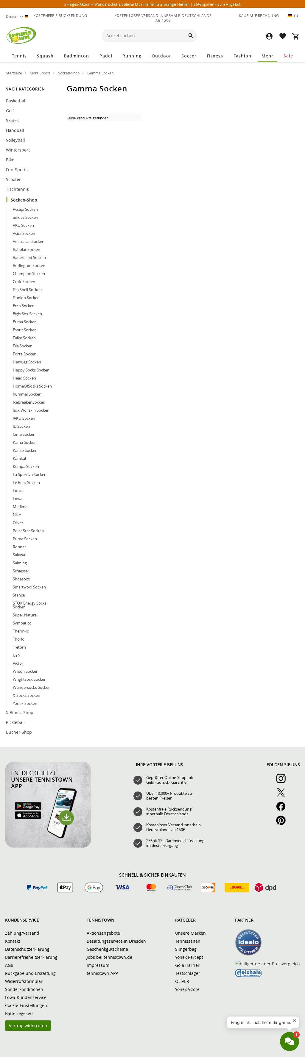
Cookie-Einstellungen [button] (26, 1005)
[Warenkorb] (295, 36)
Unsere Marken (190, 933)
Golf (10, 110)
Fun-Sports (17, 169)
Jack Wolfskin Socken (31, 410)
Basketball (16, 101)
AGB (9, 965)
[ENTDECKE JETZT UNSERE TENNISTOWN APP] (48, 846)
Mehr (267, 56)
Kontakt (12, 941)
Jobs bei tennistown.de (109, 957)
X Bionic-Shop (19, 712)
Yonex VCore (187, 989)
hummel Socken (27, 394)
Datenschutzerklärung (27, 949)
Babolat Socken (26, 249)
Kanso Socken (25, 450)
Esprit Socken (25, 329)
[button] (269, 36)
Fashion (242, 56)
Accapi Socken (25, 209)
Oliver (18, 522)
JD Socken (21, 426)
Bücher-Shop (19, 732)
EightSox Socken (27, 313)
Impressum (98, 965)
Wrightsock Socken (29, 679)
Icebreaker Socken (29, 402)
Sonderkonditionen (24, 989)
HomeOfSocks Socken (32, 386)
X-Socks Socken (26, 695)
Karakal (19, 458)
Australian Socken (28, 241)
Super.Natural (25, 615)
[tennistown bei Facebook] (283, 809)
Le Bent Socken (26, 482)
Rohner (19, 546)
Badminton (76, 56)
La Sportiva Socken (29, 474)
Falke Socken (24, 338)
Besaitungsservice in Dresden (116, 941)
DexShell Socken (27, 289)
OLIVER (182, 981)
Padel (105, 56)
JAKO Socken (24, 418)
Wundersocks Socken (32, 687)
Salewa (19, 555)
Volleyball (16, 140)
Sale (288, 56)
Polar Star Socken (28, 530)
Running (131, 56)
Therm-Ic (21, 631)
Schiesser (21, 571)
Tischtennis (18, 189)
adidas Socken (25, 217)
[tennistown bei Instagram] (283, 781)
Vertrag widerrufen (28, 1025)
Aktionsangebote (103, 933)
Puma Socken (25, 538)
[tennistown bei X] (283, 795)
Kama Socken (25, 442)
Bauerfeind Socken (29, 257)
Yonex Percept (189, 957)
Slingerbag (186, 949)
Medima (20, 506)
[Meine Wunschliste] (282, 36)
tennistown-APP (102, 973)
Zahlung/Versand (22, 933)
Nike (17, 514)
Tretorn (19, 647)
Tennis (19, 56)
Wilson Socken (25, 671)
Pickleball (16, 722)
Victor (18, 663)
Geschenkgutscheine (107, 949)
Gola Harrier (187, 965)
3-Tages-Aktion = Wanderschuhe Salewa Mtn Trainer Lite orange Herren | (152, 4)
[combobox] (18, 16)
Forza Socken (24, 354)
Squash (45, 56)
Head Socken (24, 378)
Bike (10, 160)
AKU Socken (23, 225)
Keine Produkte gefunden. (88, 117)
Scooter (13, 179)
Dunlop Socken (26, 297)
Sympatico (22, 623)
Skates (12, 120)
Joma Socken (24, 434)
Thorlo (18, 639)
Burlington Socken (29, 265)
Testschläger (187, 973)
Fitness (215, 56)
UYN (17, 655)
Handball (15, 130)
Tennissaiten (187, 941)
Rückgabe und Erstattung (30, 973)
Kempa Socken (26, 466)
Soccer (189, 56)
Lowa (17, 498)
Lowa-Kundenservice (25, 997)
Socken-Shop (24, 200)
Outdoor (161, 56)
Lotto (18, 490)
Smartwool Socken (29, 587)
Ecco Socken (24, 305)
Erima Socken (25, 321)
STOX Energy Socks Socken (29, 605)
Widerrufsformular (24, 981)
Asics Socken (24, 233)
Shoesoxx (21, 579)
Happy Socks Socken (31, 370)
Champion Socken (29, 273)
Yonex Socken (25, 703)
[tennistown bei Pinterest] (283, 823)
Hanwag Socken (27, 362)
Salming (20, 563)
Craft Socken (24, 281)
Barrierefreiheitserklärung (31, 957)
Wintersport (18, 150)
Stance (19, 595)
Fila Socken (22, 346)
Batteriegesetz (19, 1013)
